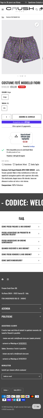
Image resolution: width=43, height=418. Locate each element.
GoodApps (32, 146)
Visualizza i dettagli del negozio (16, 156)
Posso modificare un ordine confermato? (14, 241)
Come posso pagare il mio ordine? (16, 226)
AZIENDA (6, 308)
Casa (3, 17)
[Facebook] (4, 279)
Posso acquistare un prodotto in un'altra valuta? (16, 233)
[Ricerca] (36, 9)
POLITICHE (7, 316)
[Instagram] (9, 279)
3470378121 (23, 343)
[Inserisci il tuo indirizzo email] (39, 376)
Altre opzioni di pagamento (21, 126)
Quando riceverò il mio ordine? (15, 248)
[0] (39, 9)
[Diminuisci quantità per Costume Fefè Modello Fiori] (3, 116)
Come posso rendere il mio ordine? (17, 254)
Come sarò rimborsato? (12, 260)
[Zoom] (37, 24)
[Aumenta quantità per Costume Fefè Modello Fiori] (9, 116)
